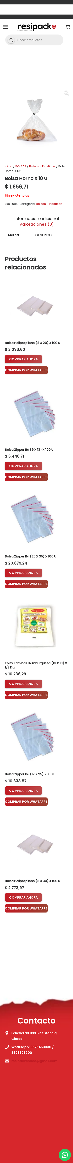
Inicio (8, 166)
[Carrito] (67, 27)
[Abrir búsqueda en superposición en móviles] (34, 39)
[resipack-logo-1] (36, 26)
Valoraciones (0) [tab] (36, 224)
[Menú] (6, 27)
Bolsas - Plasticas (42, 166)
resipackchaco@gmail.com (34, 1061)
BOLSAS (20, 166)
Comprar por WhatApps (26, 370)
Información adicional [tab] (36, 218)
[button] (66, 93)
